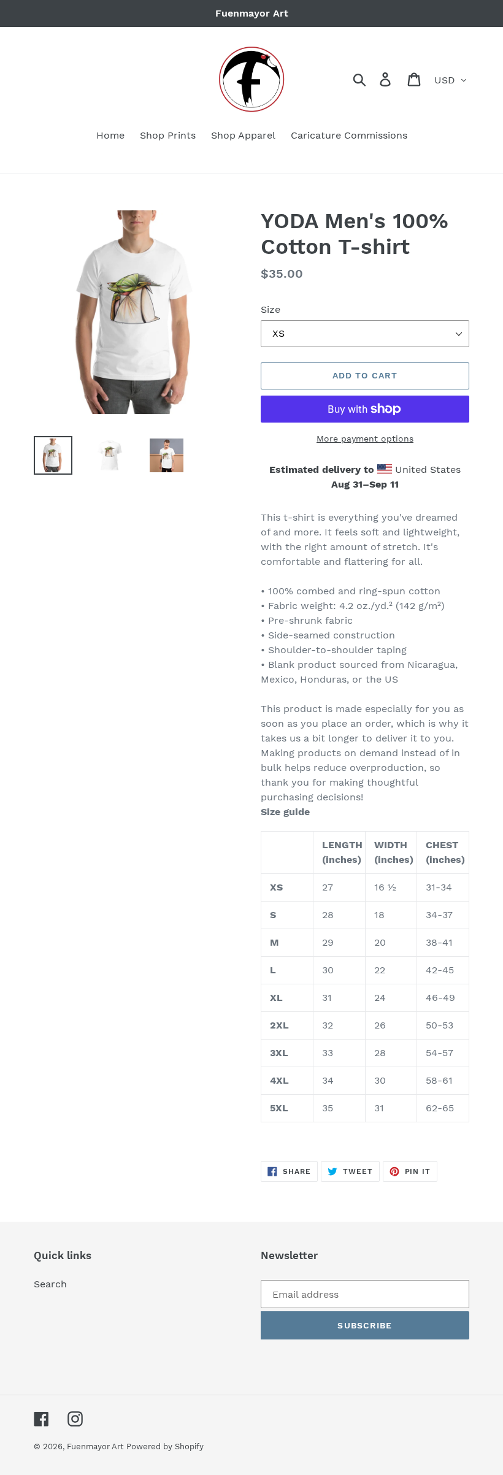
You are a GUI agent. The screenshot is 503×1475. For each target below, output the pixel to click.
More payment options (365, 438)
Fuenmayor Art (95, 1446)
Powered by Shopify (165, 1446)
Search (50, 1284)
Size (270, 309)
